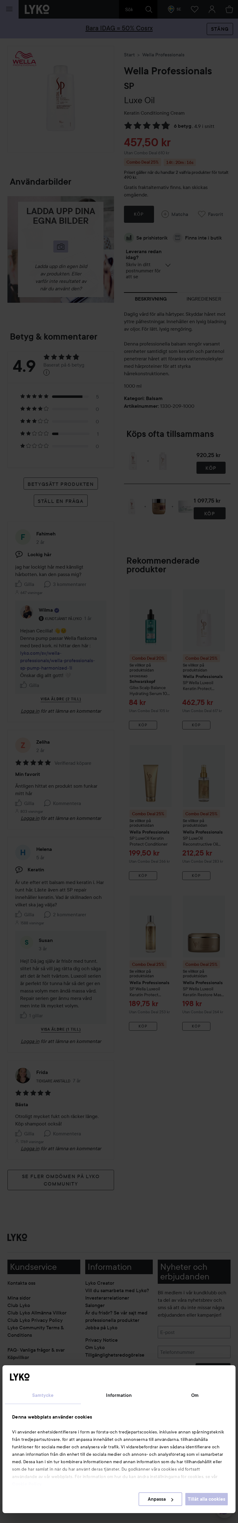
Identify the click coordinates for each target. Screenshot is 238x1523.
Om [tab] (195, 1395)
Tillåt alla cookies (206, 1499)
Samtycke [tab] (43, 1395)
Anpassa (157, 1499)
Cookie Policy (27, 1483)
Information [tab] (119, 1395)
